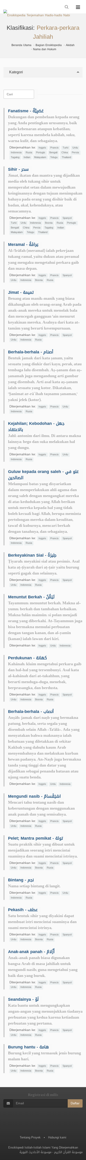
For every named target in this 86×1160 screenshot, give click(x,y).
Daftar (75, 1103)
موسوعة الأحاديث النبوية (35, 1152)
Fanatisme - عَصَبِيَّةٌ (26, 111)
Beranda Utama (21, 45)
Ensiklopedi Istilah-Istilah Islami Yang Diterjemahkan (43, 1147)
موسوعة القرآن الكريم (68, 1152)
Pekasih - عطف (23, 910)
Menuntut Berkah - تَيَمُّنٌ (31, 597)
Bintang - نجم (21, 880)
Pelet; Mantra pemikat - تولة (35, 838)
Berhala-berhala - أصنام (30, 352)
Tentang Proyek (30, 1137)
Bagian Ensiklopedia (49, 45)
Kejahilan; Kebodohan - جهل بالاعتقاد (36, 427)
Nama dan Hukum (44, 49)
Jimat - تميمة (21, 292)
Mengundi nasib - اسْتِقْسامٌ (34, 796)
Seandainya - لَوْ (23, 999)
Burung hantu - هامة (28, 1047)
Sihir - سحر (18, 169)
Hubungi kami (57, 1137)
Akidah (70, 45)
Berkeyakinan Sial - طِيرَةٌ (32, 555)
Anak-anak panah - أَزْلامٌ (31, 952)
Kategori (15, 72)
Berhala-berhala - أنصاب (31, 711)
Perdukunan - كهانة (27, 658)
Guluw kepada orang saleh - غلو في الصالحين (43, 475)
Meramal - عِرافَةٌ (23, 244)
